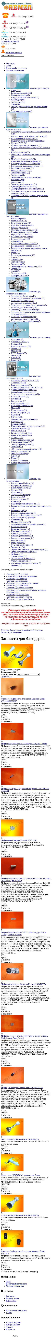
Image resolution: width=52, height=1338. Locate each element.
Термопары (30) (18, 264)
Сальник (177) (17, 437)
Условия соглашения (15, 70)
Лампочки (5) (17, 241)
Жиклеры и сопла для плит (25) (24, 230)
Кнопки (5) (16, 501)
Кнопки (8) (16, 399)
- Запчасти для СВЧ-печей (17, 585)
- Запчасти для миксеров (16, 579)
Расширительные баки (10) (22, 168)
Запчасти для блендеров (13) (23, 296)
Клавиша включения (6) (21, 93)
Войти (8, 53)
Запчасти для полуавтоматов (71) (25, 394)
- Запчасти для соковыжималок (19, 588)
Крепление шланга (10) (21, 346)
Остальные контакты (10, 41)
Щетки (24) (16, 360)
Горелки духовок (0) (19, 227)
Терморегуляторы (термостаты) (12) (26, 266)
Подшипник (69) (18, 424)
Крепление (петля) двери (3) (23, 517)
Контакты (10, 63)
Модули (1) (16, 351)
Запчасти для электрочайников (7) (26, 321)
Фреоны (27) (16, 565)
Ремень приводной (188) (21, 433)
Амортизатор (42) (18, 383)
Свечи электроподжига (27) (23, 255)
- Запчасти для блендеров (17, 574)
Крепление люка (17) (20, 403)
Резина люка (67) (18, 431)
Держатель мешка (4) (20, 342)
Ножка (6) (15, 415)
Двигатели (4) (17, 492)
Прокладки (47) (17, 100)
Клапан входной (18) (20, 396)
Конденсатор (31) (18, 401)
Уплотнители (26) (18, 273)
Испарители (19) (18, 497)
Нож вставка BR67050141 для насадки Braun (20, 1175)
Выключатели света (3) (21, 488)
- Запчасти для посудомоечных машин (22, 583)
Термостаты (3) (17, 182)
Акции (9, 1312)
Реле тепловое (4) (18, 540)
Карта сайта (11, 1300)
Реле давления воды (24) (21, 170)
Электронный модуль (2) (21, 111)
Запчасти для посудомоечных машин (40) (29, 305)
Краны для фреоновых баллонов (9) (26, 515)
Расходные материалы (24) (22, 538)
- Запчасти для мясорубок (17, 581)
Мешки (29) (16, 348)
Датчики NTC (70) (19, 143)
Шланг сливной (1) (19, 460)
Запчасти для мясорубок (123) (24, 303)
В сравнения (6, 722)
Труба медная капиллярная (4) (24, 552)
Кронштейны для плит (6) (22, 237)
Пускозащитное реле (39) (22, 536)
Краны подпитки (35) (20, 152)
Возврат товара (12, 1298)
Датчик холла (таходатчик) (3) (24, 390)
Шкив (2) (15, 458)
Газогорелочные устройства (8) (24, 138)
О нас (8, 66)
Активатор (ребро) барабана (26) (25, 380)
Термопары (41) (18, 175)
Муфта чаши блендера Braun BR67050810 (19, 840)
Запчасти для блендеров (11, 632)
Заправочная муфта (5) (21, 495)
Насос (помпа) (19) (19, 410)
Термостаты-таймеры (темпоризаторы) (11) (29, 549)
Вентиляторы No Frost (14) (22, 483)
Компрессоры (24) (19, 511)
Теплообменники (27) (20, 173)
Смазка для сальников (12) (22, 440)
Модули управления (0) (21, 522)
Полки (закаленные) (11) (21, 531)
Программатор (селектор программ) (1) (28, 426)
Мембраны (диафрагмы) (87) (23, 159)
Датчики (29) (16, 490)
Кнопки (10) (16, 344)
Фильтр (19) (16, 355)
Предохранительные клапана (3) (25, 97)
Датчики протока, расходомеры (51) (26, 145)
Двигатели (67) (17, 339)
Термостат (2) (17, 447)
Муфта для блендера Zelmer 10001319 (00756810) (22, 1088)
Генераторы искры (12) (21, 223)
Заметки (9, 1327)
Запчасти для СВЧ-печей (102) (24, 307)
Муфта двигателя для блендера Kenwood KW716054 (23, 984)
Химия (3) (15, 456)
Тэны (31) (15, 104)
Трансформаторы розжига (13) (24, 184)
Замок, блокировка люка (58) (23, 392)
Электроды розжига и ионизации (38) (27, 189)
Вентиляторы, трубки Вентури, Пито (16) (29, 136)
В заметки (5, 719)
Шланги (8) (16, 358)
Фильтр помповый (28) (21, 451)
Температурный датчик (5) (22, 444)
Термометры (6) (18, 262)
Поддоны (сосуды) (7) (20, 529)
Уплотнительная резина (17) (23, 558)
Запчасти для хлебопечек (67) (23, 317)
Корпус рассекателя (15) (21, 234)
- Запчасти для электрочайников (20, 599)
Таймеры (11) (17, 259)
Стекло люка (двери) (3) (21, 442)
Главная (4, 630)
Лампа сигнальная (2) (20, 95)
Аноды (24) (16, 91)
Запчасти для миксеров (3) (22, 301)
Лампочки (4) (17, 520)
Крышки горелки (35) (20, 239)
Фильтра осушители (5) (21, 561)
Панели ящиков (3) (19, 527)
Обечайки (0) (16, 417)
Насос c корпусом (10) (20, 412)
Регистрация (16, 53)
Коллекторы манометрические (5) (25, 504)
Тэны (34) (15, 271)
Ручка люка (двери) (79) (21, 435)
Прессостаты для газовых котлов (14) (27, 166)
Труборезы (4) (17, 554)
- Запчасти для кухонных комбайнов (21, 576)
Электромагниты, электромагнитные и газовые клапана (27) (28, 192)
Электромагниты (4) (20, 275)
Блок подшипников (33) (21, 385)
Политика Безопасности (16, 68)
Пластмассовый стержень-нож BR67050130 (20, 1215)
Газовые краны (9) (19, 221)
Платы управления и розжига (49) (25, 164)
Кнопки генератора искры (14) (24, 232)
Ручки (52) (15, 253)
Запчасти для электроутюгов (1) (24, 319)
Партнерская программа (16, 1310)
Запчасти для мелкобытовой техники (26, 630)
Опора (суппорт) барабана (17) (24, 419)
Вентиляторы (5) (18, 218)
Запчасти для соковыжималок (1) (25, 310)
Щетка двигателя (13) (20, 463)
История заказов (13, 1325)
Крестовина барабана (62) (22, 406)
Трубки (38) (16, 269)
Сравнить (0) (6, 677)
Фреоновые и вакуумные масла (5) (26, 563)
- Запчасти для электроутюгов (19, 597)
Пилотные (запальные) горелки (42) (26, 161)
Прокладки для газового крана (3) (25, 246)
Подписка (10, 1329)
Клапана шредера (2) (20, 499)
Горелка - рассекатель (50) (22, 225)
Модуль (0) (15, 408)
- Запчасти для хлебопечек (17, 594)
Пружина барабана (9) (20, 428)
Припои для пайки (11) (21, 533)
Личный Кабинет (13, 1322)
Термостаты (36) (18, 102)
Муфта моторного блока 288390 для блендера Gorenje (24, 744)
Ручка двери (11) (18, 542)
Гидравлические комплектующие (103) (28, 141)
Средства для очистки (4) (22, 545)
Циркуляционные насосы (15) (24, 186)
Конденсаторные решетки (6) (23, 513)
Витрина (17, 670)
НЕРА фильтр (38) (19, 353)
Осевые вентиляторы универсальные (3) (28, 524)
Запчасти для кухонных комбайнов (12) (28, 298)
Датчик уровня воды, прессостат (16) (27, 387)
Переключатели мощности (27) (24, 243)
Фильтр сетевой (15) (20, 453)
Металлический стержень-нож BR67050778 (20, 1139)
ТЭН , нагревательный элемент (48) (26, 449)
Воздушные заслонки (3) (21, 485)
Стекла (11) (16, 257)
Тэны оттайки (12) (19, 556)
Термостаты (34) (18, 547)
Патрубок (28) (17, 422)
